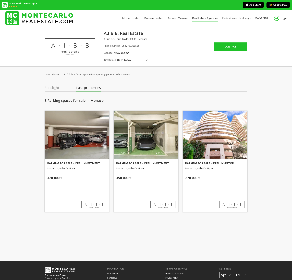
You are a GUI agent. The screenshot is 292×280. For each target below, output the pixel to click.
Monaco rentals (154, 18)
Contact (230, 46)
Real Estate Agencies (205, 18)
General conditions (174, 273)
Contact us (112, 277)
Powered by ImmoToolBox (57, 278)
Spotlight (52, 88)
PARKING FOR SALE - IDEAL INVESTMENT (73, 163)
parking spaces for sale (109, 74)
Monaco (57, 74)
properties (89, 74)
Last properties (88, 88)
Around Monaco (178, 18)
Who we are (112, 273)
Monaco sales (131, 18)
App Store (255, 4)
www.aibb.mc (121, 52)
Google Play (280, 4)
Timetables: (110, 60)
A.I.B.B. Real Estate (72, 74)
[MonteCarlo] (39, 18)
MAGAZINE (262, 18)
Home (48, 74)
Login (284, 18)
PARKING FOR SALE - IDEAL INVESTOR (209, 163)
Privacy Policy (171, 277)
